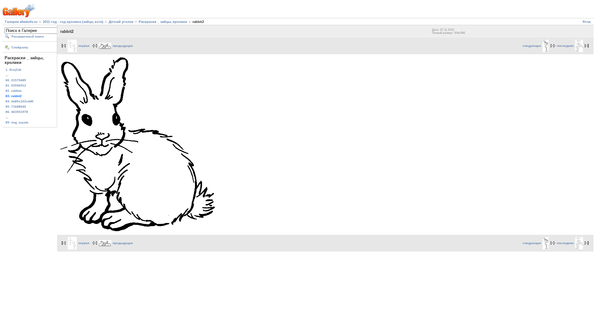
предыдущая (123, 45)
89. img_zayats (17, 122)
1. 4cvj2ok (13, 69)
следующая (532, 45)
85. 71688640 (16, 106)
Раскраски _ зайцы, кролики (163, 22)
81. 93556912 (16, 85)
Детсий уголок (121, 22)
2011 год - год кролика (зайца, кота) (73, 22)
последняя (565, 45)
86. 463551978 (17, 112)
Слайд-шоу (19, 47)
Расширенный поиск (27, 36)
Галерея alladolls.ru (21, 22)
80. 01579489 (16, 80)
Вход (586, 21)
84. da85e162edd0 (20, 101)
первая (83, 45)
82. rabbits (14, 90)
